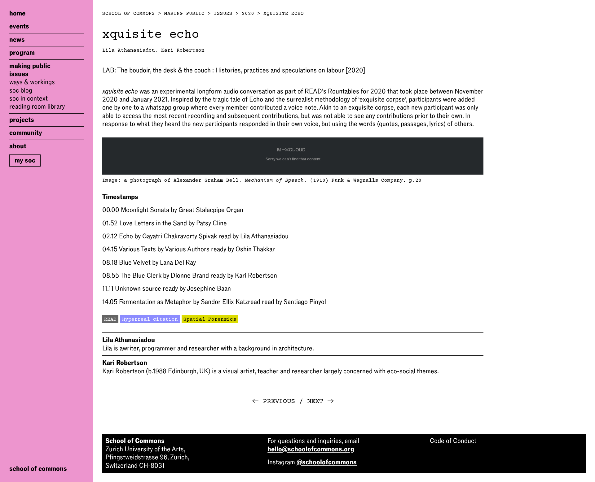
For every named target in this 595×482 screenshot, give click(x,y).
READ (110, 319)
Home (17, 13)
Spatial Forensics (209, 319)
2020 (248, 13)
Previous (273, 401)
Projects (21, 119)
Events (19, 26)
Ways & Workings (32, 82)
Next (320, 401)
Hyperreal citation (150, 319)
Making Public (30, 66)
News (17, 39)
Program (22, 52)
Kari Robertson (183, 50)
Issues (19, 74)
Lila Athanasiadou (128, 50)
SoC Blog (20, 90)
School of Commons (128, 13)
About (17, 146)
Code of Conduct (453, 440)
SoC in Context (28, 98)
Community (25, 132)
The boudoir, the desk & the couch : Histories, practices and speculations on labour (233, 70)
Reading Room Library (37, 106)
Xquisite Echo (283, 13)
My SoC (25, 160)
